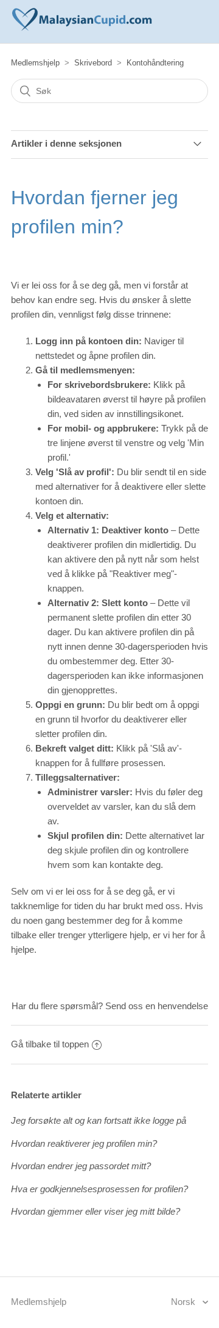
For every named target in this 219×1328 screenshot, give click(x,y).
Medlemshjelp (35, 62)
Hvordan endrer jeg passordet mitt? (81, 1166)
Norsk (184, 1301)
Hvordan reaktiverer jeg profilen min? (84, 1143)
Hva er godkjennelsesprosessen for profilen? (99, 1189)
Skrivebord (93, 62)
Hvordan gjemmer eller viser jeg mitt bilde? (95, 1211)
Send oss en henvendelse (156, 1006)
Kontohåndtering (155, 62)
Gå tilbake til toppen (50, 1044)
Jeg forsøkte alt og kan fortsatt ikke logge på (98, 1120)
